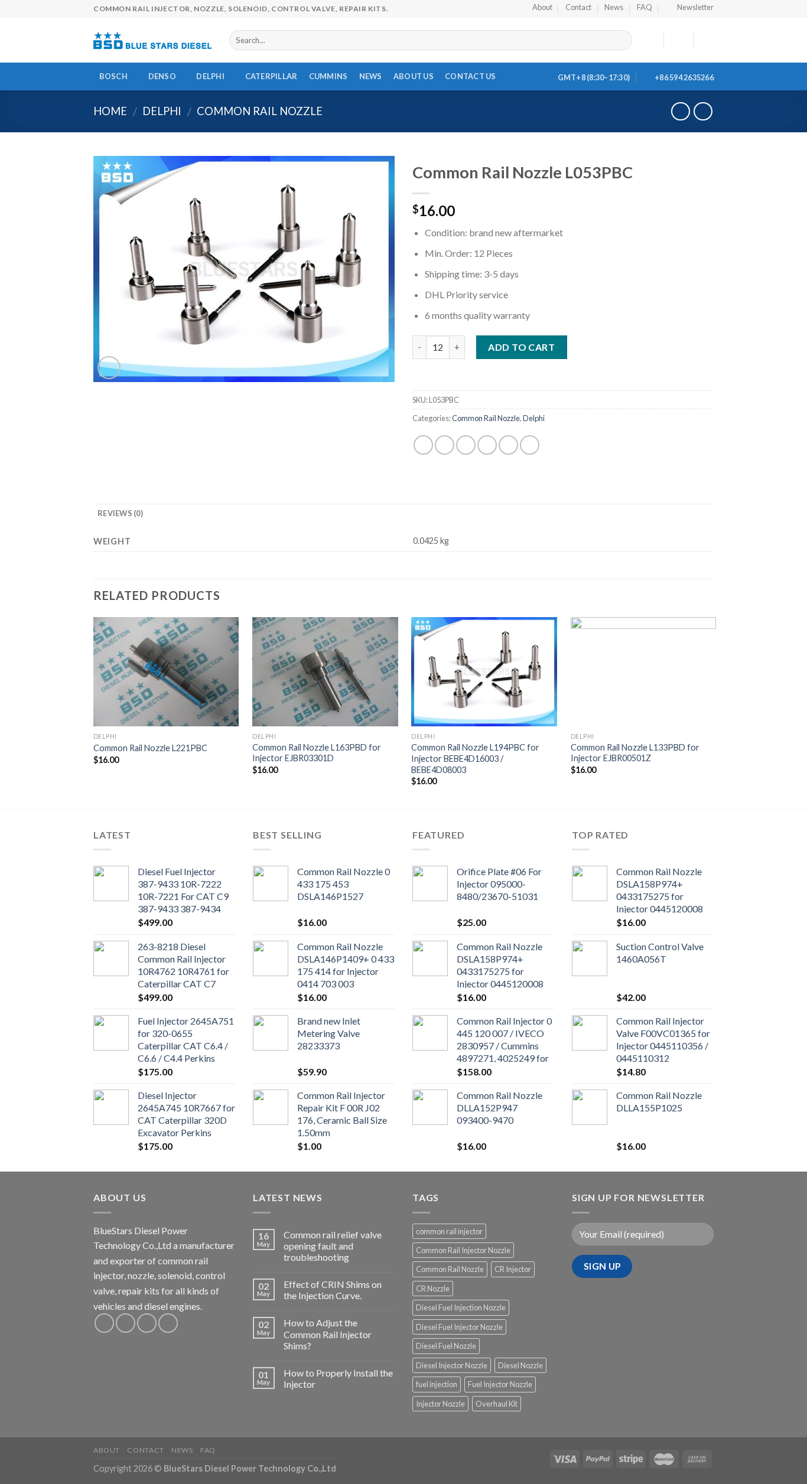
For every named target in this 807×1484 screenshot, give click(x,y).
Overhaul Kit (497, 1403)
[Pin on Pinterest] (487, 445)
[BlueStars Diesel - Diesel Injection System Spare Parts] (152, 40)
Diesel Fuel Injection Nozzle (461, 1307)
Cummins (328, 76)
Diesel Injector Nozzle (451, 1365)
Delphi (210, 76)
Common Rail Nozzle (260, 111)
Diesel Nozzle (520, 1365)
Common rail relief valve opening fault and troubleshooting (333, 1246)
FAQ (208, 1450)
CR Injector (512, 1269)
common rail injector (449, 1231)
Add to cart (521, 347)
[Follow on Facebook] (104, 1323)
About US (413, 76)
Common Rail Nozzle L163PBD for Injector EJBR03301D (316, 753)
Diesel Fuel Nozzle (446, 1346)
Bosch (113, 76)
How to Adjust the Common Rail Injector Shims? (328, 1334)
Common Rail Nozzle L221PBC (150, 748)
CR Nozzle (433, 1288)
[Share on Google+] (508, 445)
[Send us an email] (168, 1323)
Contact (145, 1450)
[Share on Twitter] (444, 445)
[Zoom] (109, 367)
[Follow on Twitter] (147, 1323)
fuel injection (436, 1384)
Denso (162, 76)
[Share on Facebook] (423, 445)
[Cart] (708, 40)
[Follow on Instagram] (125, 1323)
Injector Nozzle (440, 1403)
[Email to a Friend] (466, 445)
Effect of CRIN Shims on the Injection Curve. (333, 1289)
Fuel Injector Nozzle (500, 1384)
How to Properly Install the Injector (338, 1378)
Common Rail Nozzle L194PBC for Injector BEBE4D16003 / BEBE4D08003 (475, 758)
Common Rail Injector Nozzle (463, 1250)
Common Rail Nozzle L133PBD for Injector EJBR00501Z (635, 753)
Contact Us (470, 76)
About (106, 1450)
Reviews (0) (120, 513)
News (370, 76)
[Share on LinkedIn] (529, 445)
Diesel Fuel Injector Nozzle (459, 1327)
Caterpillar (271, 76)
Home (110, 111)
